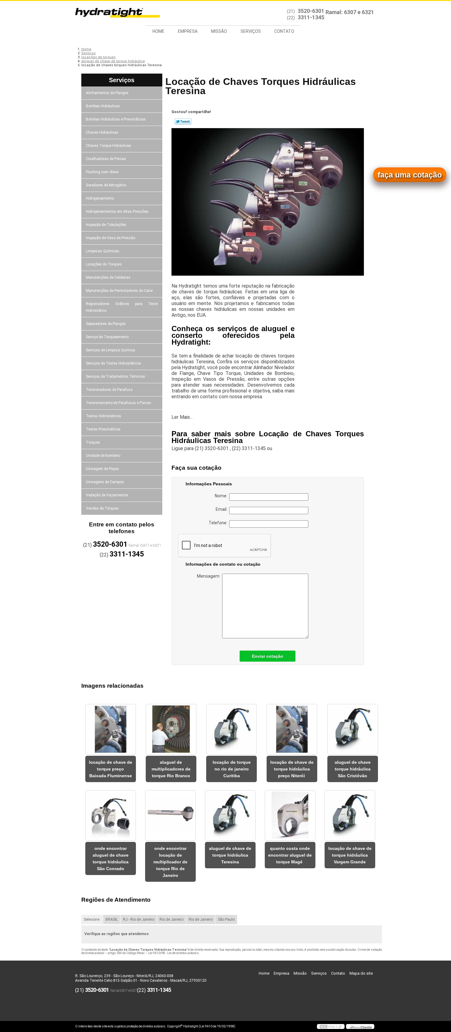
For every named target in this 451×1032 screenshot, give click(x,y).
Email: (222, 509)
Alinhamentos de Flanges (107, 93)
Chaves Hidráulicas (102, 132)
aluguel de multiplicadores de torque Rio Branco (171, 769)
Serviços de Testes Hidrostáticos (113, 363)
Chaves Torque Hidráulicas (108, 145)
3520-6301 (311, 11)
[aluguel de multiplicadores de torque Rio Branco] (171, 729)
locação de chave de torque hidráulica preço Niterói (292, 769)
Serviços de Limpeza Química (110, 350)
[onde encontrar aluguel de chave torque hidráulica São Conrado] (110, 815)
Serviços (251, 31)
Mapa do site (361, 973)
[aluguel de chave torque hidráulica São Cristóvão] (352, 729)
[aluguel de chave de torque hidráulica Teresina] (230, 815)
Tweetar (183, 121)
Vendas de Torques (102, 508)
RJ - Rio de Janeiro (138, 919)
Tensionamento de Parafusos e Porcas (118, 403)
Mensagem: (209, 576)
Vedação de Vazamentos (107, 495)
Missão (219, 31)
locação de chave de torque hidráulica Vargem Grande (350, 855)
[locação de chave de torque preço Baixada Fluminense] (110, 729)
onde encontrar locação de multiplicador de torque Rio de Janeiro (170, 862)
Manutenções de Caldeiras (108, 277)
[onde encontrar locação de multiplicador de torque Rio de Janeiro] (170, 815)
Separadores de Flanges (106, 324)
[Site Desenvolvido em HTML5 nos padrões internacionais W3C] (331, 1026)
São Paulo (226, 919)
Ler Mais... (182, 417)
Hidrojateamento (100, 198)
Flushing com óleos (102, 172)
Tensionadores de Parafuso (109, 390)
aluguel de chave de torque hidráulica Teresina (230, 855)
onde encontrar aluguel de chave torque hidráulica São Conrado (111, 858)
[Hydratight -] (110, 13)
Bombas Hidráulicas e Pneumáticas (116, 119)
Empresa (188, 31)
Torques (93, 442)
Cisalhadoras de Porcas (106, 159)
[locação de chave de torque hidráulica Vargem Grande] (350, 815)
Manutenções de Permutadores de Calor (119, 291)
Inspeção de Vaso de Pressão (110, 238)
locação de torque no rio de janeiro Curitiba (232, 769)
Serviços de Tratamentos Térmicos (115, 376)
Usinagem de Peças (102, 469)
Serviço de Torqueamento (107, 337)
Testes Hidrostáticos (103, 416)
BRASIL (112, 919)
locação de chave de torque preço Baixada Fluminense (110, 769)
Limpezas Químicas (102, 251)
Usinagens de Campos (105, 482)
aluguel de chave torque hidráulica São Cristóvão (353, 769)
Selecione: (92, 919)
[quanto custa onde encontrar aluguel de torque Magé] (290, 815)
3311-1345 (311, 17)
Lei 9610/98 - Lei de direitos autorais (173, 953)
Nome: (222, 495)
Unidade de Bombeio (103, 455)
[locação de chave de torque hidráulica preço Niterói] (292, 729)
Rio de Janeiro (171, 919)
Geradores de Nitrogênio (106, 185)
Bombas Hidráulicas (103, 106)
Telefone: (219, 522)
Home (158, 31)
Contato (284, 31)
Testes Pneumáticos (103, 429)
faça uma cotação (410, 174)
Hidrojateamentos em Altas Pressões (117, 211)
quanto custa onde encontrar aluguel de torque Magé (290, 855)
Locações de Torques (104, 264)
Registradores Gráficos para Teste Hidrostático (122, 307)
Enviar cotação (267, 656)
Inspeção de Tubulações (106, 225)
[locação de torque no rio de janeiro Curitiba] (231, 729)
